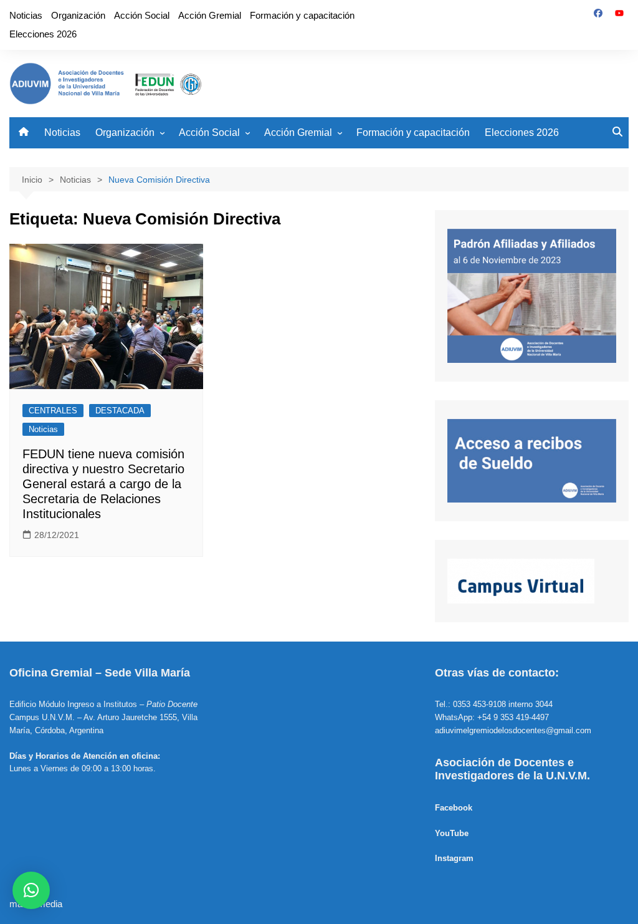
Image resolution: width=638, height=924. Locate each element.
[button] (31, 890)
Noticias (25, 15)
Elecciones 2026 (43, 34)
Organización (78, 15)
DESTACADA (120, 410)
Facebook (453, 807)
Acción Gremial (209, 15)
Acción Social (141, 15)
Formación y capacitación (302, 15)
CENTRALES (53, 410)
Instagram (454, 858)
